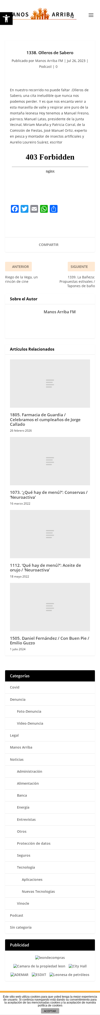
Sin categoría (21, 927)
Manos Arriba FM (49, 60)
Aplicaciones (32, 879)
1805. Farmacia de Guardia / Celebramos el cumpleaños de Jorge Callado (45, 419)
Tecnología (26, 867)
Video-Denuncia (30, 723)
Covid (14, 687)
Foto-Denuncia (29, 711)
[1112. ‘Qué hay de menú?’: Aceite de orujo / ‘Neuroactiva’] (50, 534)
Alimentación (28, 783)
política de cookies (50, 1005)
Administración (29, 771)
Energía (23, 807)
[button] (6, 18)
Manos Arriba (21, 747)
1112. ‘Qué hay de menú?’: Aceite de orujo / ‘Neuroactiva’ (45, 567)
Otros (21, 831)
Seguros (23, 855)
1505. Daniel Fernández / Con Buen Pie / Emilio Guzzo (49, 640)
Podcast (45, 66)
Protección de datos (33, 843)
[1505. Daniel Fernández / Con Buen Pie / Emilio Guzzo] (50, 607)
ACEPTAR (50, 1011)
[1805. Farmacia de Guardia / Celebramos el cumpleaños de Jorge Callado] (50, 383)
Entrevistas (26, 819)
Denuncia (17, 699)
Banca (22, 795)
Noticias (17, 759)
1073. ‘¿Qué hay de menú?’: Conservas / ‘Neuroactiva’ (49, 494)
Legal (14, 735)
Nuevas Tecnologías (38, 891)
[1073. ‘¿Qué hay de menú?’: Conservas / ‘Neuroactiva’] (50, 461)
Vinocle (23, 903)
